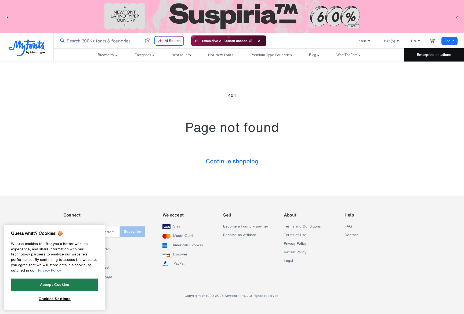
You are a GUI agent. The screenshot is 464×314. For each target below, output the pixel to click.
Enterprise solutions (434, 54)
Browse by (106, 55)
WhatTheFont (346, 55)
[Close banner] (259, 41)
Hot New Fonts (220, 54)
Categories (143, 55)
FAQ (348, 226)
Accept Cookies (54, 284)
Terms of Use (295, 235)
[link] (61, 40)
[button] (6, 16)
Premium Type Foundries (271, 54)
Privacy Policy (295, 243)
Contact (351, 235)
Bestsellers (181, 54)
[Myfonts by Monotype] (27, 48)
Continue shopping (232, 161)
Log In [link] (449, 41)
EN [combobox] (413, 41)
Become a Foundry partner (245, 226)
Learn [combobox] (361, 41)
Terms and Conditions (302, 226)
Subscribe (132, 231)
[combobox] (120, 40)
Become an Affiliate (239, 235)
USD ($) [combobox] (388, 41)
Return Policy (295, 252)
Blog (312, 55)
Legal (288, 261)
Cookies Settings (55, 298)
